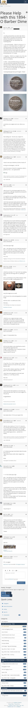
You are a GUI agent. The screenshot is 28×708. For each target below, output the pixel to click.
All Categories (5, 621)
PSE (22, 705)
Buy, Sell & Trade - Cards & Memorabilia (14, 675)
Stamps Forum (14, 682)
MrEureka (5, 240)
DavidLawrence (6, 215)
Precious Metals (14, 643)
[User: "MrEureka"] (1, 240)
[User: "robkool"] (1, 556)
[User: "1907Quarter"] (1, 537)
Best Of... (5, 612)
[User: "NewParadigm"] (1, 503)
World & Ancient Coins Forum (14, 635)
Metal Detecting (14, 640)
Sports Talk (14, 672)
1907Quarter (6, 537)
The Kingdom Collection (20, 564)
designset (5, 549)
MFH (4, 266)
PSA (20, 705)
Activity (5, 609)
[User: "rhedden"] (1, 329)
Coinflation (18, 706)
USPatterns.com (22, 261)
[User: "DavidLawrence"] (1, 215)
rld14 (4, 185)
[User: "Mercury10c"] (1, 466)
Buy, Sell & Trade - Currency (14, 654)
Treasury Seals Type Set (7, 551)
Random (14, 657)
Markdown (11, 579)
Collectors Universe (17, 702)
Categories (5, 603)
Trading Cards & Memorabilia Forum (14, 663)
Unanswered (11, 615)
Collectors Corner (12, 705)
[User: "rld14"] (1, 184)
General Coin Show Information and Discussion (14, 690)
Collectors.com (10, 706)
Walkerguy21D (6, 131)
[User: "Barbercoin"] (1, 357)
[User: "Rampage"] (1, 118)
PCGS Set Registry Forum (14, 629)
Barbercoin (5, 357)
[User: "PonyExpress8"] (1, 385)
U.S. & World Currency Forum (14, 637)
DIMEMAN (5, 409)
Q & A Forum (14, 632)
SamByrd (5, 312)
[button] (27, 12)
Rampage (5, 118)
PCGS (18, 705)
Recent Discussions (7, 606)
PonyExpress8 (6, 385)
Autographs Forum (14, 666)
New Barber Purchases (7, 307)
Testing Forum (14, 695)
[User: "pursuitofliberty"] (1, 157)
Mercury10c (6, 466)
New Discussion (5, 595)
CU (14, 706)
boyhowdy (5, 445)
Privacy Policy (11, 704)
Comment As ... (21, 582)
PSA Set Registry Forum (14, 669)
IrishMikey (5, 340)
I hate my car (23, 209)
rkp (4, 27)
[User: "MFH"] (1, 266)
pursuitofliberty (6, 157)
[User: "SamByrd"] (1, 312)
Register (8, 593)
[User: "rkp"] (1, 27)
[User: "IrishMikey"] (1, 340)
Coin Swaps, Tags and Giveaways (14, 646)
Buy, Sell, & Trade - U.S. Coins (14, 649)
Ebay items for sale (6, 564)
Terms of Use (17, 704)
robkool (5, 556)
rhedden (5, 329)
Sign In (3, 593)
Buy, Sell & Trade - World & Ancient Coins (14, 651)
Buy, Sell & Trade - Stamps (14, 685)
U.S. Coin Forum (16, 28)
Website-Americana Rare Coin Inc (9, 403)
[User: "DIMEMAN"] (1, 409)
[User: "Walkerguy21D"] (1, 131)
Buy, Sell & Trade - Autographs (14, 678)
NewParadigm (6, 503)
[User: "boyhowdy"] (1, 445)
